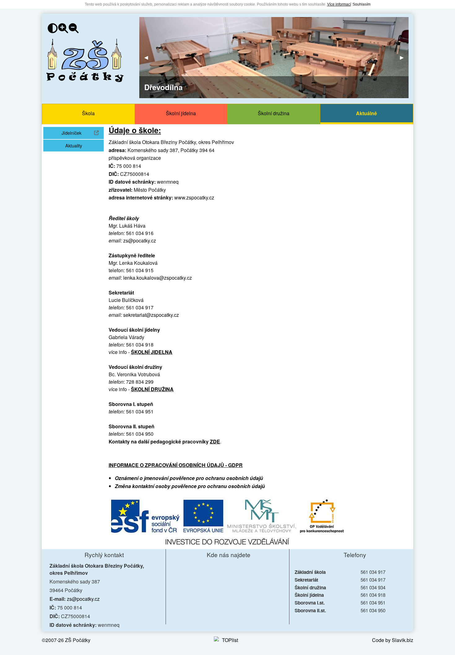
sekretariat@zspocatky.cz (151, 314)
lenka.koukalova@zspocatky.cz (157, 277)
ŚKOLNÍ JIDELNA (151, 352)
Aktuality (73, 145)
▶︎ (404, 57)
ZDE (215, 441)
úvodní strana (85, 60)
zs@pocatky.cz (139, 240)
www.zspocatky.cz (194, 197)
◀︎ (148, 57)
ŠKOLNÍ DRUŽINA (152, 389)
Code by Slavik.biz (392, 640)
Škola (88, 113)
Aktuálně (366, 113)
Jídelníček (83, 132)
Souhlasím (361, 4)
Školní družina (273, 113)
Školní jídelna (181, 113)
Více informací (339, 4)
